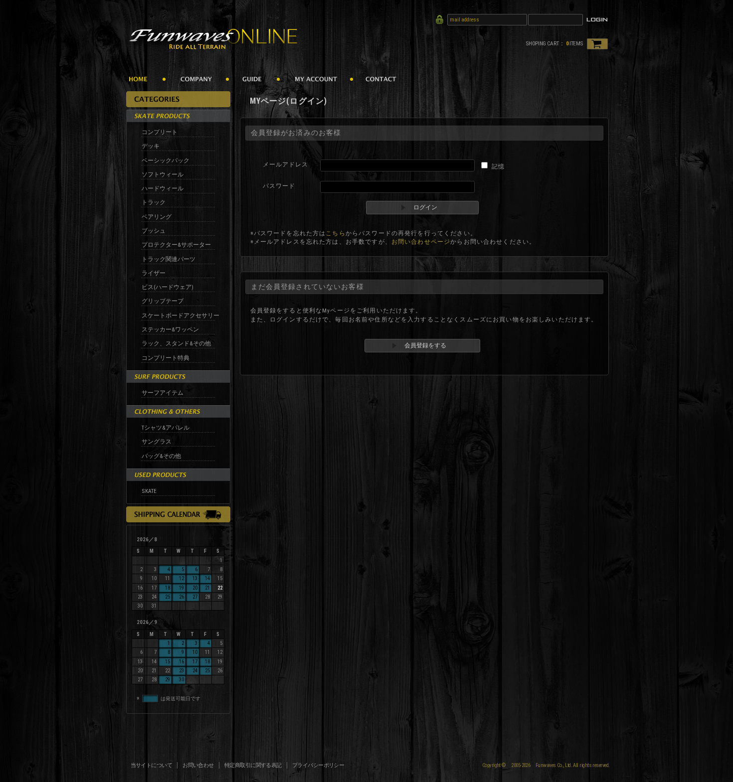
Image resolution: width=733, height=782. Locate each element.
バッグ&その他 (161, 456)
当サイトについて (152, 765)
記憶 (498, 166)
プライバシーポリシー (318, 765)
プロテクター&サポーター (176, 244)
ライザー (154, 273)
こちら (335, 233)
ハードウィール (162, 188)
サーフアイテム (162, 392)
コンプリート (160, 132)
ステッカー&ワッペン (170, 329)
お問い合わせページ (420, 241)
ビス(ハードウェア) (167, 287)
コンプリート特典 (165, 357)
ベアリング (157, 216)
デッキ (151, 146)
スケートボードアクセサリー (180, 315)
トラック (154, 202)
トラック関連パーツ (168, 259)
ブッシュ (154, 230)
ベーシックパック (165, 160)
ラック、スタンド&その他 (176, 343)
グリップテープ (162, 301)
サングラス (157, 441)
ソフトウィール (162, 174)
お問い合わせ (198, 765)
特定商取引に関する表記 (253, 765)
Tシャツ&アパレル (165, 427)
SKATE (149, 490)
